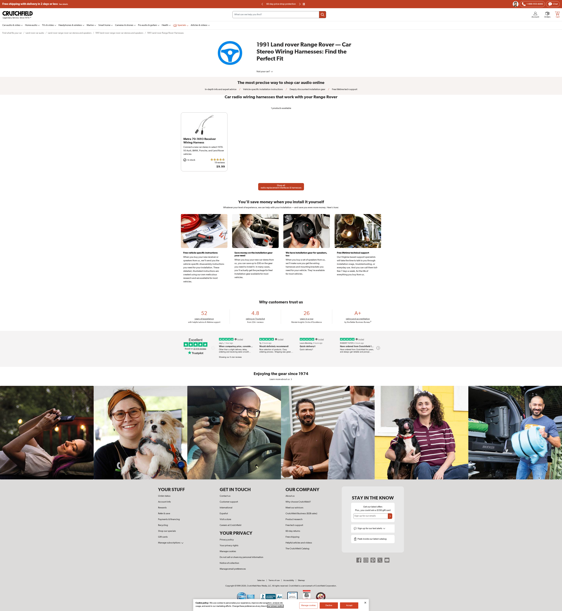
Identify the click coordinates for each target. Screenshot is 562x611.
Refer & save (164, 513)
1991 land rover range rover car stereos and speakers (119, 33)
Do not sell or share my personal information (241, 557)
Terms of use (274, 580)
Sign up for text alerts (370, 528)
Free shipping (35, 4)
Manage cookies (228, 551)
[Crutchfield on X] (380, 560)
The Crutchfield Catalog (297, 549)
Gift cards (163, 537)
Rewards (162, 508)
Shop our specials (167, 531)
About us (290, 496)
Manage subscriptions (169, 543)
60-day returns (293, 531)
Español (224, 513)
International (226, 508)
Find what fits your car (12, 33)
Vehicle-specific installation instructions (263, 89)
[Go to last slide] (262, 4)
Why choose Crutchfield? (298, 502)
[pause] (304, 4)
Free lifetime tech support (281, 4)
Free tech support (294, 525)
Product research (294, 519)
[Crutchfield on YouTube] (387, 560)
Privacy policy (227, 540)
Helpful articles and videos (299, 543)
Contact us (225, 496)
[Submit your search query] (322, 14)
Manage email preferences (233, 569)
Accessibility (288, 580)
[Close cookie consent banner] (365, 602)
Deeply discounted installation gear (307, 89)
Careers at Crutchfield (230, 525)
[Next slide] (299, 4)
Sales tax (261, 580)
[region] (281, 432)
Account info (164, 502)
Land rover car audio (35, 33)
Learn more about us (280, 379)
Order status (164, 496)
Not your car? (263, 71)
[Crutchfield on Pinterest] (373, 560)
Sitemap (301, 580)
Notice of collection (229, 563)
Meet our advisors (294, 508)
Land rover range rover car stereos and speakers (69, 33)
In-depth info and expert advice (220, 89)
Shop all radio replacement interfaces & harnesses (281, 186)
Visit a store (225, 519)
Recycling (163, 525)
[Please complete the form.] (390, 516)
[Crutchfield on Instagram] (366, 560)
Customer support (229, 502)
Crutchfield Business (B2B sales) (301, 513)
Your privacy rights (229, 545)
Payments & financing (169, 519)
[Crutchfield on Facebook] (359, 560)
